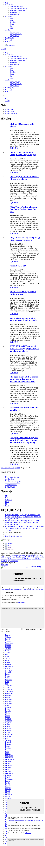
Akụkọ (7, 30)
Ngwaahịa (8, 16)
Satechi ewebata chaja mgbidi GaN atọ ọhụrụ (23, 292)
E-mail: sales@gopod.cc (13, 536)
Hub (11, 20)
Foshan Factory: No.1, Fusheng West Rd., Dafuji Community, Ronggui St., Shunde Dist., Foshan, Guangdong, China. (22, 522)
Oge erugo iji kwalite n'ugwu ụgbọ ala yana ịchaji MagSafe (23, 319)
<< (2, 468)
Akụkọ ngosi (14, 36)
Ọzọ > (16, 468)
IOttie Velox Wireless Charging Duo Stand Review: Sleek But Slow (23, 209)
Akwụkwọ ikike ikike (17, 10)
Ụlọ (6, 3)
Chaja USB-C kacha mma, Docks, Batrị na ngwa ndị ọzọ (23, 153)
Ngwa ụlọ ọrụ (14, 14)
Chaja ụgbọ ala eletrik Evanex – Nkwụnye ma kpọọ (24, 177)
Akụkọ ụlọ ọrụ (15, 32)
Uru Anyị (8, 40)
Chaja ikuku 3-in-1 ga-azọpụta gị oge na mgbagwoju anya (25, 238)
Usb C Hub (11, 557)
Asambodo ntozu (15, 12)
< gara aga (6, 468)
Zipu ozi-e (4, 565)
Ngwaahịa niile (13, 561)
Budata (7, 41)
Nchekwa (13, 22)
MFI (11, 18)
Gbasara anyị (9, 5)
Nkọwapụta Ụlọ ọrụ (16, 6)
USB (11, 28)
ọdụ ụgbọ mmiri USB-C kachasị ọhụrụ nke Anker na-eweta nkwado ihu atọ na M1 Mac (24, 379)
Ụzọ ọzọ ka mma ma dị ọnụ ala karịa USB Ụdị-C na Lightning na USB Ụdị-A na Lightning (24, 440)
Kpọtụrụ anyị (9, 38)
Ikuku (12, 24)
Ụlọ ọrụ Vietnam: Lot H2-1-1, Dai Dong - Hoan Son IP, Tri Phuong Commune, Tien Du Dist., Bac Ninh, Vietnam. (24, 528)
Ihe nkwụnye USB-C (23, 557)
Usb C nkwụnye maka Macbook (19, 559)
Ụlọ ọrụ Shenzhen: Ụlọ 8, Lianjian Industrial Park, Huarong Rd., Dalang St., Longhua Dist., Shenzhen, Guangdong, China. (23, 517)
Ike (11, 26)
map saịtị (30, 555)
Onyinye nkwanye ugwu (18, 8)
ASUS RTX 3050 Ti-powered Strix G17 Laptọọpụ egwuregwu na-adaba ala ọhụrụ (24, 348)
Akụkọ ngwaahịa (16, 34)
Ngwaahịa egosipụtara (18, 555)
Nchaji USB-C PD (18, 266)
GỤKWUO (14, 148)
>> (19, 468)
